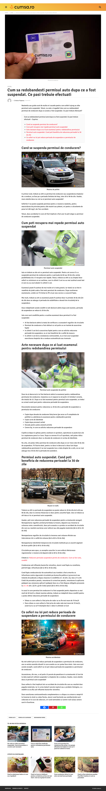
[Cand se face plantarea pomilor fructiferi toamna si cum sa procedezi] (88, 765)
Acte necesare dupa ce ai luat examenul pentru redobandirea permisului (53, 130)
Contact (26, 788)
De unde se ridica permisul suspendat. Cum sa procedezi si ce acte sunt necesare (17, 745)
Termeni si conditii (17, 788)
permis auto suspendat (24, 717)
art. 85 (25, 586)
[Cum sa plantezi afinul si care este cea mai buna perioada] (64, 765)
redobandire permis (39, 717)
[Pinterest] (53, 707)
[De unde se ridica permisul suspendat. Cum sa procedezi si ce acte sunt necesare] (17, 734)
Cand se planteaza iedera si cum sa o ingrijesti (17, 775)
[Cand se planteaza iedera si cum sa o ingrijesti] (17, 765)
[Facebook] (44, 707)
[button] (6, 7)
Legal (9, 86)
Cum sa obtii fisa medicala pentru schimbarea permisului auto (40, 745)
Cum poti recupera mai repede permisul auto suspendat (46, 127)
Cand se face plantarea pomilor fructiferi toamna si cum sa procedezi (88, 776)
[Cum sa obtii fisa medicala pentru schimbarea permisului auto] (41, 734)
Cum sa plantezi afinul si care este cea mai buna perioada (63, 775)
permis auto (12, 717)
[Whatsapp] (61, 707)
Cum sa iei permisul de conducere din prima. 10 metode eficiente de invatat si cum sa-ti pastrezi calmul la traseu (64, 746)
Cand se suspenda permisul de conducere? (41, 124)
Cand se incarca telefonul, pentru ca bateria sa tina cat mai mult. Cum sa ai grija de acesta (41, 776)
